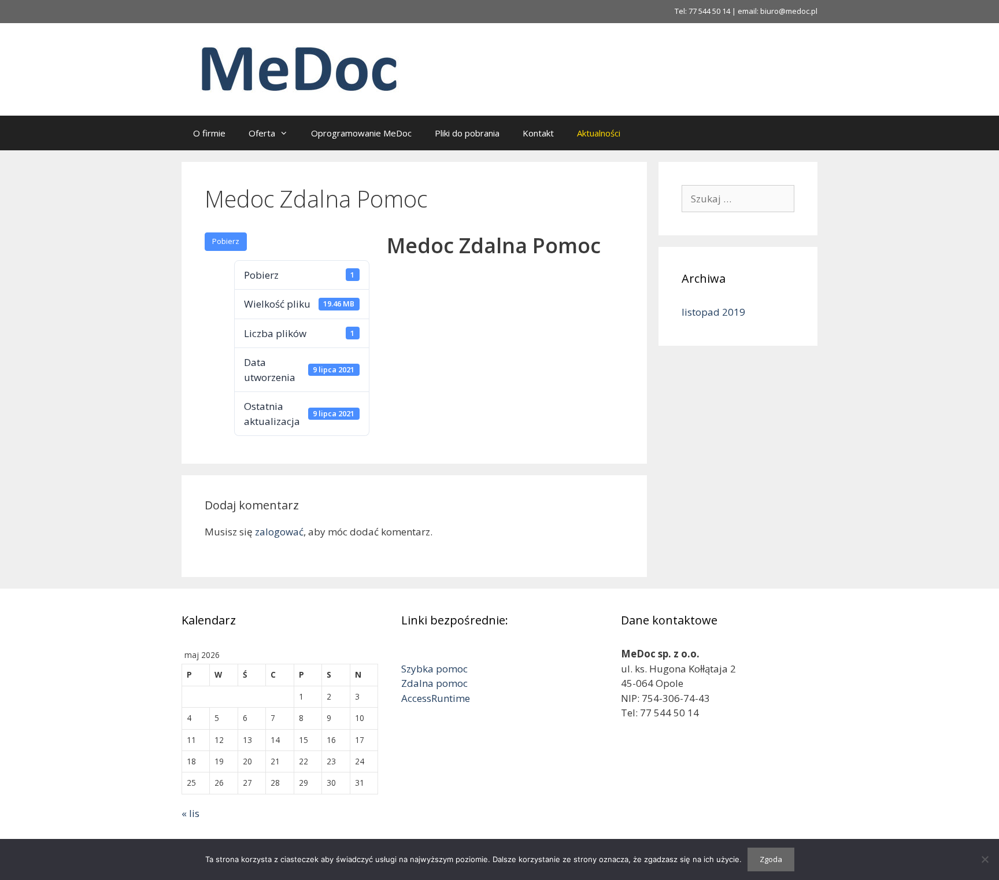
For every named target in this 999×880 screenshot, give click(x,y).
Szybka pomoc (434, 668)
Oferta (262, 133)
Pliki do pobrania (467, 133)
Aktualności (598, 133)
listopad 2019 (713, 312)
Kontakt (538, 133)
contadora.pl (662, 734)
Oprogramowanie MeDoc (361, 133)
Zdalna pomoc (434, 683)
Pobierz (225, 241)
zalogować (279, 531)
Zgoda (771, 859)
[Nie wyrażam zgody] (984, 859)
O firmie (209, 133)
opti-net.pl (770, 733)
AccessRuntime (435, 698)
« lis (190, 813)
